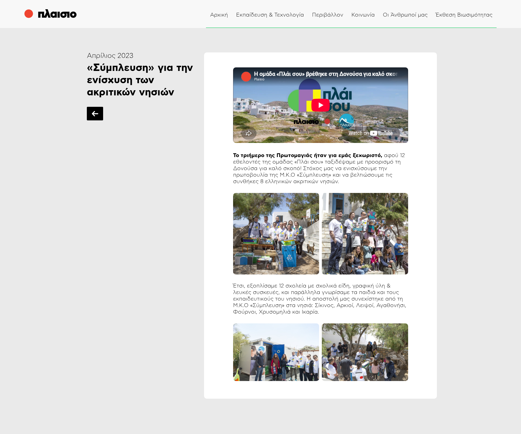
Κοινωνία (363, 15)
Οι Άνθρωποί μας (405, 15)
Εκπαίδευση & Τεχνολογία (270, 15)
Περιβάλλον (327, 15)
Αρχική (219, 15)
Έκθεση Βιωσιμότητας (464, 15)
